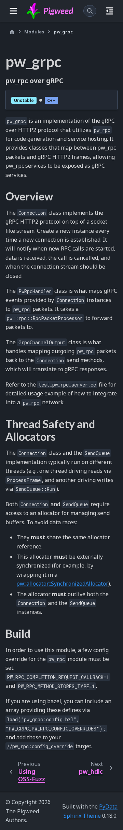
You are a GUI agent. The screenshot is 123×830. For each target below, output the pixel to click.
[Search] (89, 11)
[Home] (12, 31)
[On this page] (110, 11)
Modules (34, 32)
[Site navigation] (13, 11)
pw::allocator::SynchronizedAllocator (62, 583)
